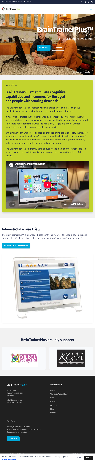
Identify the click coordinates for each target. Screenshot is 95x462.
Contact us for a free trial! (16, 245)
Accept (88, 458)
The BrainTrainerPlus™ (59, 394)
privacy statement (9, 459)
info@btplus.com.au (14, 400)
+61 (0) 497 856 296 (14, 402)
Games (53, 401)
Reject (79, 458)
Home (52, 390)
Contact (58, 47)
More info (43, 47)
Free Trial (13, 439)
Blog (52, 409)
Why (52, 398)
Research (53, 405)
